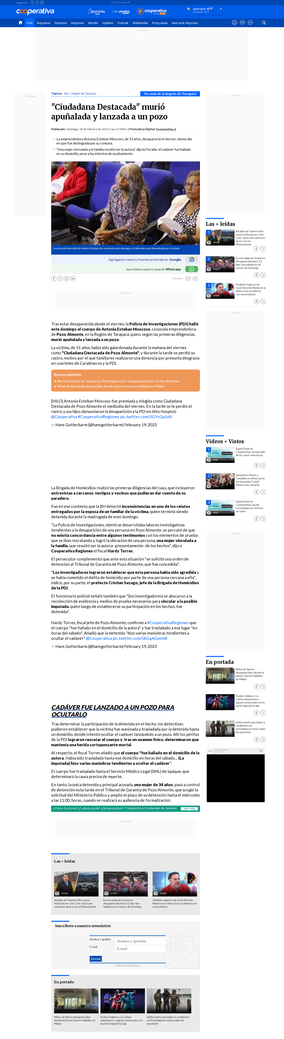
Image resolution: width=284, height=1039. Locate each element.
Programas (160, 23)
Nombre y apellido (100, 939)
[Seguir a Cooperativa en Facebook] (32, 2)
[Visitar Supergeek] (250, 26)
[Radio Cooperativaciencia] (121, 12)
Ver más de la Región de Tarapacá (170, 94)
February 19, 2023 (140, 424)
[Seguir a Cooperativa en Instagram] (42, 2)
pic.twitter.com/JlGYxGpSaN (146, 416)
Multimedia (140, 23)
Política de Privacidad (127, 965)
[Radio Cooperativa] (151, 11)
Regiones (77, 23)
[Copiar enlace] (195, 278)
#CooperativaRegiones (98, 416)
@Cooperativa (64, 416)
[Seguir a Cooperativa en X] (37, 2)
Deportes (60, 23)
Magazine (43, 23)
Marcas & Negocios (185, 23)
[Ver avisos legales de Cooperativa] (234, 26)
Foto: (57, 164)
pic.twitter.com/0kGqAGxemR (140, 638)
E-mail (93, 946)
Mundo (93, 23)
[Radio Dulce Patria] (96, 11)
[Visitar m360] (242, 26)
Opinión (107, 23)
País (29, 23)
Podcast (122, 23)
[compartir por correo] (188, 278)
